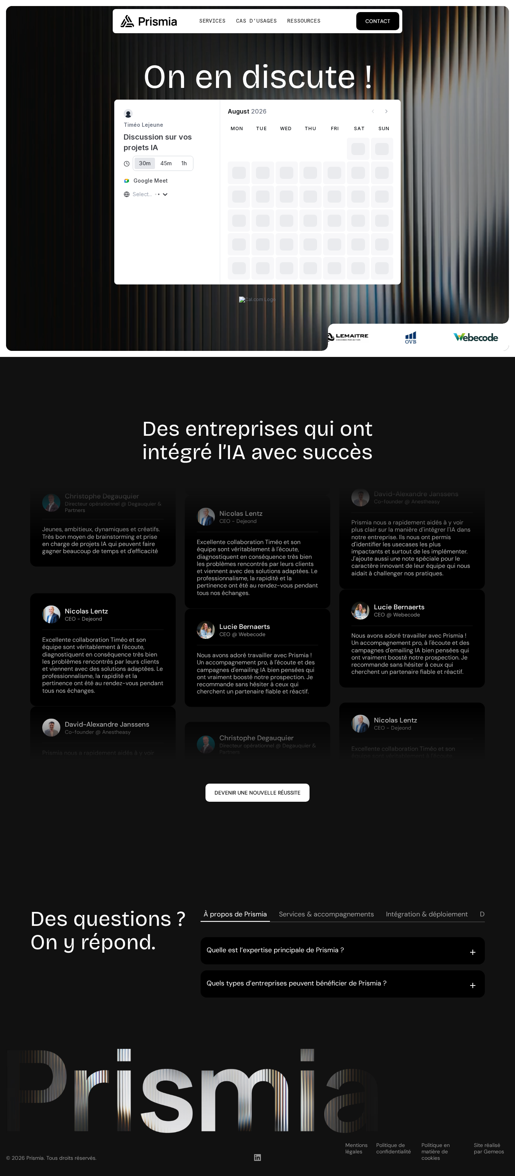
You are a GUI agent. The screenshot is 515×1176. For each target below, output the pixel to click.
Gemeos (494, 1151)
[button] (343, 950)
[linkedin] (257, 1157)
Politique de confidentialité (393, 1148)
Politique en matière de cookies (436, 1151)
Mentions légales (356, 1148)
